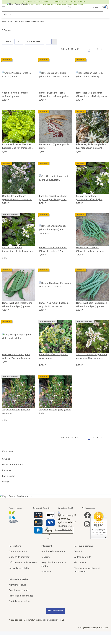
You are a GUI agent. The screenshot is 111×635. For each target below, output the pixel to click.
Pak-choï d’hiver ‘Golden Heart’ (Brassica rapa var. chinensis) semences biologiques (17, 146)
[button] (76, 7)
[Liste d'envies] (83, 7)
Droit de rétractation (19, 601)
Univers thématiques (12, 464)
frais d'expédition (50, 619)
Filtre (8, 41)
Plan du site (80, 562)
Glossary (45, 557)
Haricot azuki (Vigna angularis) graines (54, 146)
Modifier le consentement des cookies (87, 569)
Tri (18, 41)
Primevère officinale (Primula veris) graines (53, 356)
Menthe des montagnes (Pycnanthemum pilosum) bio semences (17, 197)
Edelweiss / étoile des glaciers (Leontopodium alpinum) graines (91, 146)
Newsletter (46, 571)
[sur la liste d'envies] (30, 63)
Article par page (33, 41)
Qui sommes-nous (18, 551)
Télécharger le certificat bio (65, 527)
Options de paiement (19, 557)
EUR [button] (66, 7)
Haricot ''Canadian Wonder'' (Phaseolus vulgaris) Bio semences (53, 249)
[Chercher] (106, 14)
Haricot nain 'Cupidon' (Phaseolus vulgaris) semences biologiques (91, 249)
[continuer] (106, 49)
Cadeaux (6, 470)
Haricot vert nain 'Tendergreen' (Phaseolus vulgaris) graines (91, 304)
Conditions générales (19, 590)
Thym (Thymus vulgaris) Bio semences (16, 411)
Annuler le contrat (55, 610)
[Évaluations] (9, 254)
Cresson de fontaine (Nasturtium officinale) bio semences (89, 197)
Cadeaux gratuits (82, 557)
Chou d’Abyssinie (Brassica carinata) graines (15, 94)
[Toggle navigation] (3, 6)
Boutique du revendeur (53, 551)
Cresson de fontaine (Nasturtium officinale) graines (17, 249)
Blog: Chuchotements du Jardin (53, 564)
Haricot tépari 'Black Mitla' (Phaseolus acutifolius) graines (91, 94)
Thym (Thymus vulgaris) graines (55, 409)
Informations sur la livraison (23, 562)
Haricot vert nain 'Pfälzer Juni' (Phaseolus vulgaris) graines (17, 304)
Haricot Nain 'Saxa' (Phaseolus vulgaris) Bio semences (54, 304)
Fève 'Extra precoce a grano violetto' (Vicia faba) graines (16, 356)
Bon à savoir (8, 476)
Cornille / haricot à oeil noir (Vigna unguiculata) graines (52, 197)
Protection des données (21, 595)
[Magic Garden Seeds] (17, 6)
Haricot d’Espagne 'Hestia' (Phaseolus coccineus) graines (54, 94)
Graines (6, 459)
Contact (78, 551)
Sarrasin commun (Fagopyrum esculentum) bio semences (91, 356)
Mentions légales (17, 584)
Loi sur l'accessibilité (19, 568)
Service (5, 481)
